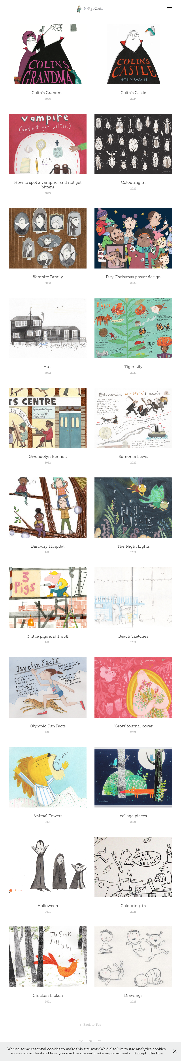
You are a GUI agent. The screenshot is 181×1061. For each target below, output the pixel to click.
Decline (156, 1053)
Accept (140, 1053)
